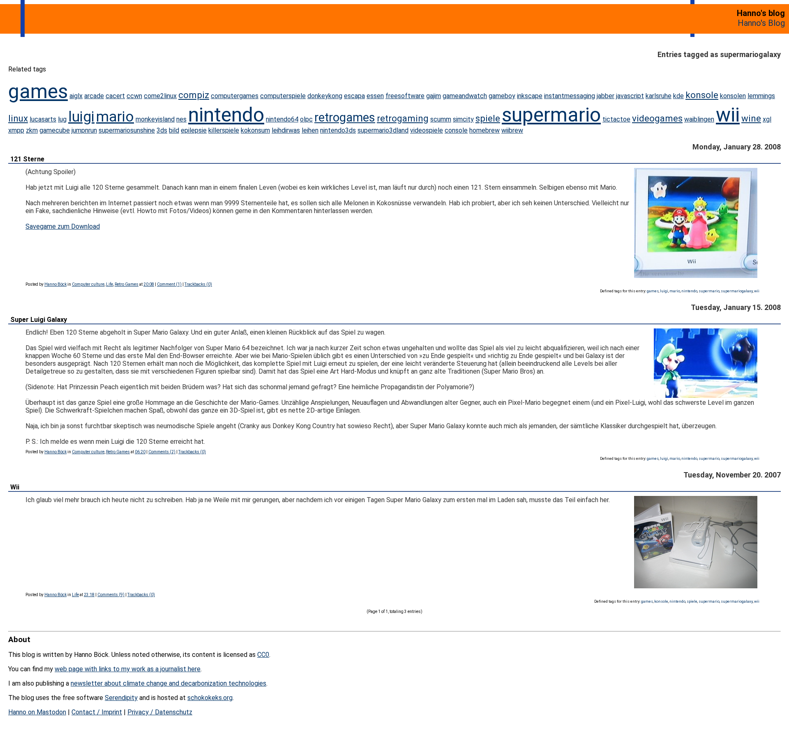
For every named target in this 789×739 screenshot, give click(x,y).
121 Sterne (27, 159)
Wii (14, 487)
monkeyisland (155, 119)
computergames (234, 96)
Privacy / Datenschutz (159, 712)
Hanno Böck (55, 284)
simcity (463, 119)
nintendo (226, 114)
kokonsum (255, 130)
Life (109, 284)
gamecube (54, 130)
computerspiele (283, 96)
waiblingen (699, 119)
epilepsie (194, 130)
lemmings (761, 96)
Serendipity (121, 698)
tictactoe (616, 119)
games (38, 91)
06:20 (140, 452)
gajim (433, 96)
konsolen (733, 96)
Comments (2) (161, 452)
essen (375, 96)
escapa (354, 96)
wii (728, 114)
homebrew (484, 130)
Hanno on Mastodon (37, 712)
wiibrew (512, 130)
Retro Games (126, 284)
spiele (487, 118)
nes (181, 119)
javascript (630, 96)
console (456, 130)
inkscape (529, 96)
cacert (115, 96)
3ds (162, 130)
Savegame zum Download (62, 226)
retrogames (344, 117)
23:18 (89, 594)
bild (174, 130)
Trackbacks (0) (198, 284)
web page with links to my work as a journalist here (128, 669)
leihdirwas (286, 130)
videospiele (426, 130)
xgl (767, 119)
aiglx (76, 96)
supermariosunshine (127, 130)
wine (751, 118)
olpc (306, 119)
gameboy (502, 96)
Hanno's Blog (761, 23)
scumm (440, 119)
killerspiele (223, 130)
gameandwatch (465, 96)
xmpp (16, 130)
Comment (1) (169, 284)
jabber (605, 96)
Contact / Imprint (97, 712)
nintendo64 (282, 119)
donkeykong (324, 96)
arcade (94, 96)
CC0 (263, 655)
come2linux (160, 96)
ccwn (134, 96)
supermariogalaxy (737, 291)
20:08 (148, 284)
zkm (32, 130)
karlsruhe (658, 96)
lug (62, 119)
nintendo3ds (338, 130)
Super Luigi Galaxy (38, 320)
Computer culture (88, 284)
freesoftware (404, 96)
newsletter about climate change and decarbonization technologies (168, 683)
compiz (193, 95)
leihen (310, 130)
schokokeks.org (210, 698)
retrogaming (403, 118)
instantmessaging (569, 96)
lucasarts (43, 119)
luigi (81, 116)
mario (115, 116)
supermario (551, 114)
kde (678, 96)
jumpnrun (84, 130)
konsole (701, 95)
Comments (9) (111, 594)
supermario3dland (383, 130)
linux (18, 118)
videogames (657, 118)
